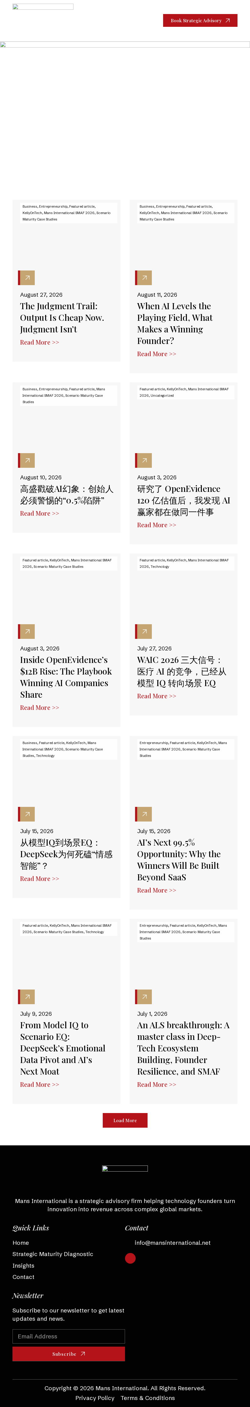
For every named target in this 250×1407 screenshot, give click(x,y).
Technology (160, 566)
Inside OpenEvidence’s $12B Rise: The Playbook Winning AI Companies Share (66, 677)
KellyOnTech (32, 213)
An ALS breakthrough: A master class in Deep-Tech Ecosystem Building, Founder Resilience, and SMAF (183, 1048)
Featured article (82, 206)
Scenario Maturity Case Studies (59, 566)
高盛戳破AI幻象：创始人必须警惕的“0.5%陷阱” (67, 494)
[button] (143, 21)
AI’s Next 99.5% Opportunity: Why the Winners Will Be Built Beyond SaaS (179, 859)
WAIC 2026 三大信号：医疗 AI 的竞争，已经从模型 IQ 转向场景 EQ (182, 671)
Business (30, 206)
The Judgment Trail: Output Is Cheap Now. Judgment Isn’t (62, 317)
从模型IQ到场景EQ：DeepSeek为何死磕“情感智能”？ (66, 853)
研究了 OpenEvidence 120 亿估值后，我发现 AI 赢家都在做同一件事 (183, 500)
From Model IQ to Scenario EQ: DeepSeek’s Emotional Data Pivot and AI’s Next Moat (62, 1048)
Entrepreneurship (53, 206)
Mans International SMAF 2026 (69, 213)
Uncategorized (162, 395)
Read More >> (39, 342)
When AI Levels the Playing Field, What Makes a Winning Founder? (174, 323)
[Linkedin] (130, 1258)
